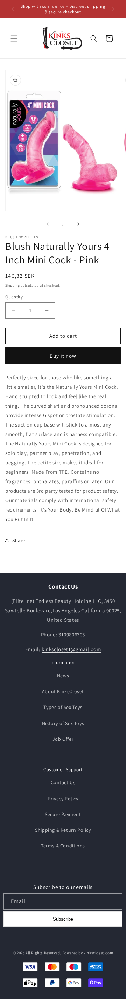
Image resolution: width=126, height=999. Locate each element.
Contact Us (63, 782)
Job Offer (63, 739)
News (63, 676)
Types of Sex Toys (62, 707)
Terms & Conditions (63, 846)
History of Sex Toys (63, 723)
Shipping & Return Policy (63, 830)
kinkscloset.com (98, 952)
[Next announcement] (113, 9)
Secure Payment (63, 814)
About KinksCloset (63, 691)
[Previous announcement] (13, 9)
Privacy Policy (63, 798)
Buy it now (63, 355)
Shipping (12, 285)
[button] (14, 38)
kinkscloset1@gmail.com (71, 649)
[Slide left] (47, 224)
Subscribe (63, 919)
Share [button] (18, 540)
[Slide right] (78, 224)
